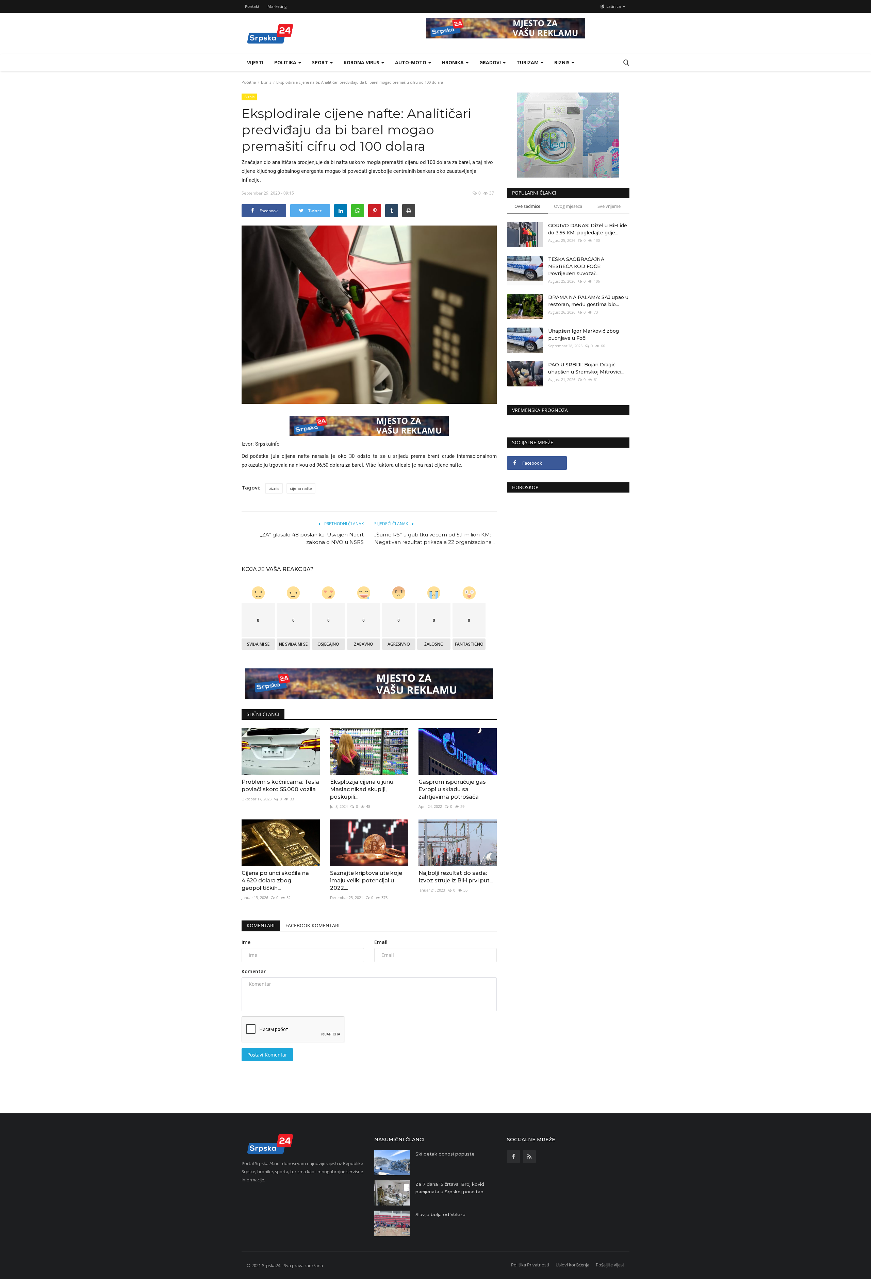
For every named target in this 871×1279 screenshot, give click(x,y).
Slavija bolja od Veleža (440, 1214)
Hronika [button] (453, 62)
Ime (246, 942)
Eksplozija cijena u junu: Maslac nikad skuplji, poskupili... (362, 789)
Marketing (277, 6)
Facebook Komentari (312, 925)
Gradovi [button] (490, 62)
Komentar (254, 971)
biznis (273, 488)
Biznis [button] (562, 62)
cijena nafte (301, 488)
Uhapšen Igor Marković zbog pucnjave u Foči (583, 334)
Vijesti (255, 62)
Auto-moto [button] (411, 62)
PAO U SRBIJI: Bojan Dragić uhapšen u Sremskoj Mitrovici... (586, 368)
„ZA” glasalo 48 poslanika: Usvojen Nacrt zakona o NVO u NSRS (312, 538)
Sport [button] (320, 62)
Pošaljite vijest (610, 1265)
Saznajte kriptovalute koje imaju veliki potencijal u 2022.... (366, 880)
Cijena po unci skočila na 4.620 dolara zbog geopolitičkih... (275, 880)
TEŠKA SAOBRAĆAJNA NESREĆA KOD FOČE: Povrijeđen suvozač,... (576, 266)
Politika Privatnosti (530, 1265)
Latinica (613, 6)
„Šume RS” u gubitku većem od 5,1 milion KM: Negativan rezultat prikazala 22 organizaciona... (434, 538)
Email (381, 942)
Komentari (261, 925)
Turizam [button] (528, 62)
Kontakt (252, 6)
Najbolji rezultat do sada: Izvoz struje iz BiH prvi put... (455, 877)
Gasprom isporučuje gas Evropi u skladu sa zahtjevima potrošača (452, 789)
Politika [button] (286, 62)
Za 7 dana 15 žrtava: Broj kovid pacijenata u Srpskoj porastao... (451, 1187)
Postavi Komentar (267, 1054)
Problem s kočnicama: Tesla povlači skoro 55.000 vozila (280, 786)
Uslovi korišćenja (572, 1265)
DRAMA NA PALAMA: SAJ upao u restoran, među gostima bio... (588, 301)
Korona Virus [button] (362, 62)
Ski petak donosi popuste (445, 1154)
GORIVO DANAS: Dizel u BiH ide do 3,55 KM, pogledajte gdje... (587, 229)
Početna (249, 82)
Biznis (266, 82)
